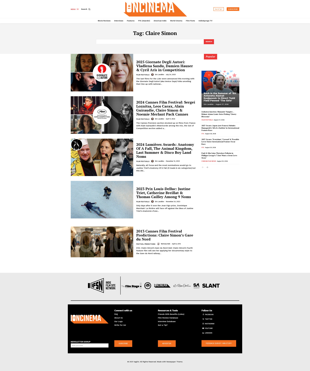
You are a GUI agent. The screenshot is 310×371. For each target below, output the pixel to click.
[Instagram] (203, 323)
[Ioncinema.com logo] (89, 319)
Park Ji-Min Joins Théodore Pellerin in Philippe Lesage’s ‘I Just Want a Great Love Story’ (219, 155)
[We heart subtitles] (155, 9)
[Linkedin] (203, 333)
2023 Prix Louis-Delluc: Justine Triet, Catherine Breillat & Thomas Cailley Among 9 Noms (163, 192)
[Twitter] (203, 319)
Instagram (209, 324)
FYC (203, 134)
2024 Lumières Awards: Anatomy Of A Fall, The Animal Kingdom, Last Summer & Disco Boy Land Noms (165, 150)
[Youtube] (203, 328)
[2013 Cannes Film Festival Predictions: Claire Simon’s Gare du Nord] (102, 242)
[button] (86, 9)
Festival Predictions (145, 244)
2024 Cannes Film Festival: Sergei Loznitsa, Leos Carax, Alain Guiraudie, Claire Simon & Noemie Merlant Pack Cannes (165, 108)
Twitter (208, 319)
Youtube (209, 328)
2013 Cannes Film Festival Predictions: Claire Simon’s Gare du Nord (164, 235)
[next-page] (206, 167)
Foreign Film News (209, 161)
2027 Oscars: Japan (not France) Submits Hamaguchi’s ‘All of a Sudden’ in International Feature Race (220, 127)
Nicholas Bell (165, 244)
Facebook (209, 314)
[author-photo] (152, 74)
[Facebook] (203, 314)
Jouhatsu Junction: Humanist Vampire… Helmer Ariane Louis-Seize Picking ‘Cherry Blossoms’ (219, 114)
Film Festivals (142, 75)
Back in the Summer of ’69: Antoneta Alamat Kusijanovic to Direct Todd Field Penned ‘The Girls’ (220, 97)
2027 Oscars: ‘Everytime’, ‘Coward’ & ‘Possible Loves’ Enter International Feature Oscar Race (220, 141)
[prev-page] (203, 167)
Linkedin (208, 333)
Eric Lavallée (159, 74)
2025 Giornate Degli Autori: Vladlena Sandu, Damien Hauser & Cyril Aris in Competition (164, 65)
